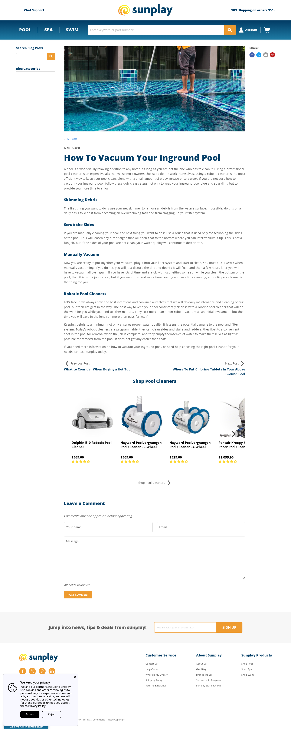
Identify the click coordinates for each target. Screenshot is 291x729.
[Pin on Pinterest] (272, 54)
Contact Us (151, 663)
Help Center (152, 669)
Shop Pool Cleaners (152, 483)
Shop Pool (247, 663)
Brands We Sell (204, 674)
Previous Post (79, 363)
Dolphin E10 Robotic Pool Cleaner (92, 444)
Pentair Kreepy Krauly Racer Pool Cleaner (236, 444)
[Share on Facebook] (252, 54)
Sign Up (229, 627)
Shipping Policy (154, 680)
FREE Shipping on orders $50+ (252, 10)
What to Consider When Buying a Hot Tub (97, 369)
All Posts (72, 138)
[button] (81, 461)
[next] (233, 434)
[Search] (230, 30)
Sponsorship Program (208, 680)
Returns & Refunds (156, 685)
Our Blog (201, 669)
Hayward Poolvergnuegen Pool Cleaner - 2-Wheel (141, 444)
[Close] (75, 677)
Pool (25, 30)
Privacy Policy (37, 706)
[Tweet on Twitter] (258, 54)
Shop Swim (247, 674)
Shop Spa (246, 669)
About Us (201, 663)
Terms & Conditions (94, 719)
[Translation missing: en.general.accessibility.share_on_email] (265, 54)
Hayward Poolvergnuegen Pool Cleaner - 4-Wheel (190, 444)
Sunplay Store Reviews (208, 685)
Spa (48, 30)
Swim (72, 30)
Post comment (78, 595)
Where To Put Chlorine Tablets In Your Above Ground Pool (209, 371)
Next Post (232, 363)
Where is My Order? (157, 674)
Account (251, 30)
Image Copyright (116, 719)
